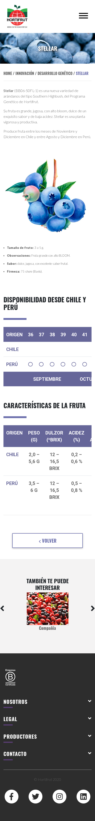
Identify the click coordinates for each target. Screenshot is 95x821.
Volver (48, 540)
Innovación (24, 73)
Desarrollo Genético (55, 73)
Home (7, 73)
